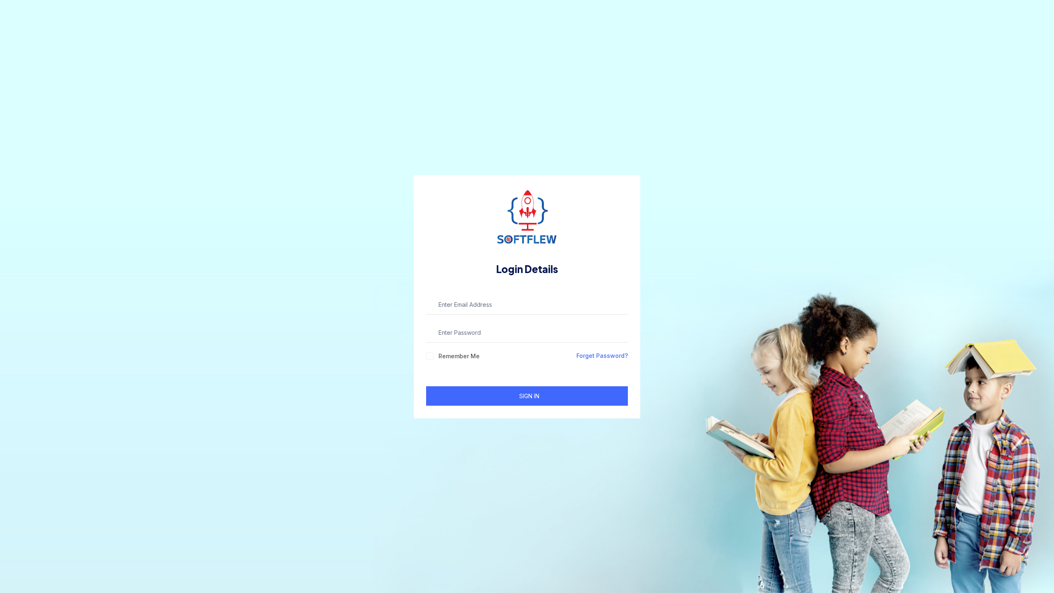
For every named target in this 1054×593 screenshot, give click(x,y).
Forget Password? (602, 355)
